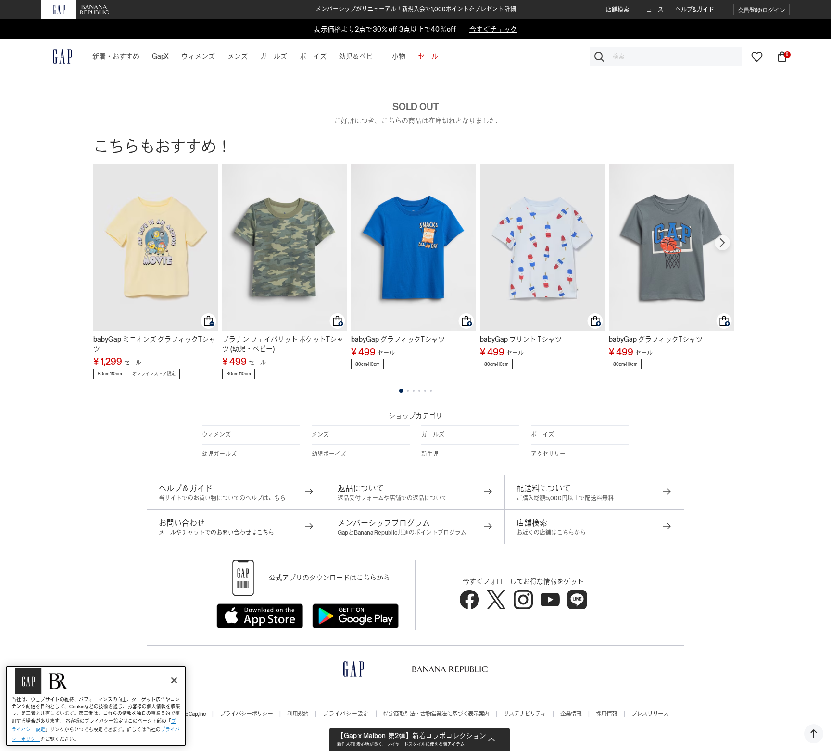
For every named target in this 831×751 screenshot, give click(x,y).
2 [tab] (408, 391)
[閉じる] (174, 680)
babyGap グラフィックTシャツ (398, 339)
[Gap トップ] (56, 56)
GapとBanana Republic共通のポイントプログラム (402, 532)
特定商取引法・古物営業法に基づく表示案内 (436, 714)
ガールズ (432, 434)
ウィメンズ (216, 434)
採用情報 (606, 714)
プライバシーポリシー (246, 714)
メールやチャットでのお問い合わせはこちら (216, 532)
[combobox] (666, 56)
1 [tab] (401, 391)
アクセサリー (548, 454)
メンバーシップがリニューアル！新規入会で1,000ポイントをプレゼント (415, 9)
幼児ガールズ (219, 454)
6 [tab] (431, 391)
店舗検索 (617, 9)
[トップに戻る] (813, 733)
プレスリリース (649, 714)
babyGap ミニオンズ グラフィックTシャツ (154, 344)
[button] (761, 9)
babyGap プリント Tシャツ (521, 339)
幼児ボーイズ (329, 454)
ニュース (652, 9)
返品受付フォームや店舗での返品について (392, 498)
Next (722, 242)
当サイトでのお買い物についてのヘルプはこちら (222, 498)
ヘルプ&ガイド (694, 9)
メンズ (320, 434)
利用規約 (297, 714)
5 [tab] (425, 391)
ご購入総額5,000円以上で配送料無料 (565, 498)
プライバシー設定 (346, 714)
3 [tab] (414, 391)
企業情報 (570, 714)
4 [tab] (419, 391)
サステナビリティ (525, 714)
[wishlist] (757, 56)
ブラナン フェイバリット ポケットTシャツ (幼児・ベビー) (282, 344)
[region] (96, 706)
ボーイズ (542, 434)
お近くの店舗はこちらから (551, 532)
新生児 (430, 454)
